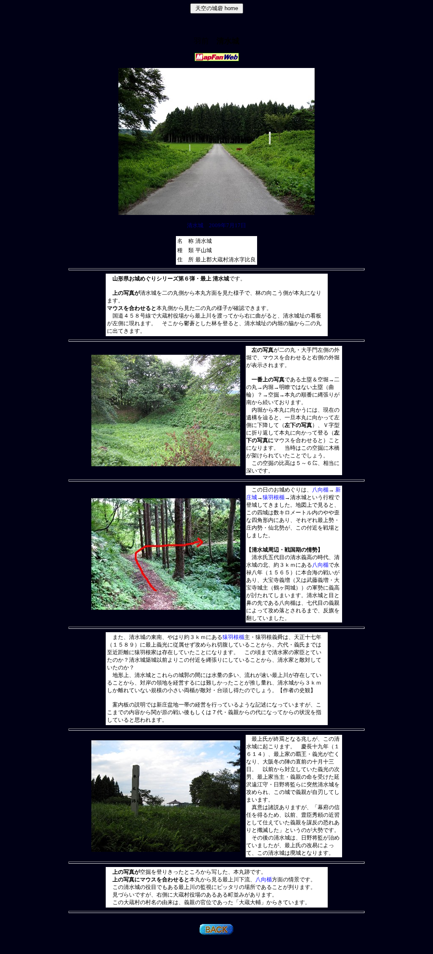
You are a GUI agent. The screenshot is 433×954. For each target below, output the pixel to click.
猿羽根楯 (274, 497)
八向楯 (320, 490)
